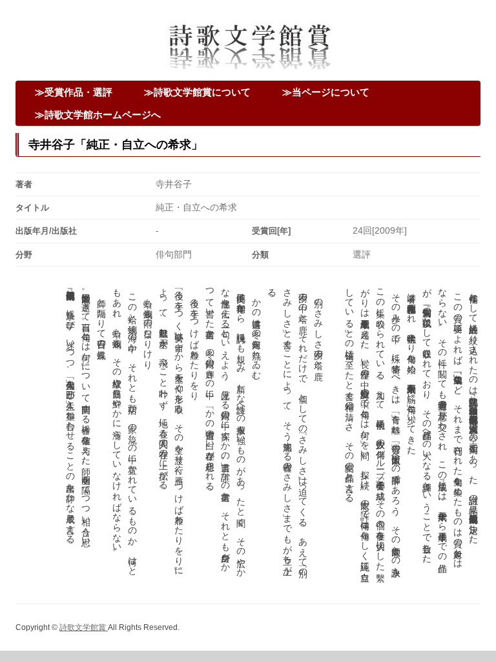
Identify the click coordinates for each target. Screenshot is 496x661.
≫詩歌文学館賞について (197, 91)
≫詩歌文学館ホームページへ (98, 114)
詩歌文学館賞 (83, 627)
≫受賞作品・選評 (73, 91)
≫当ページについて (325, 91)
